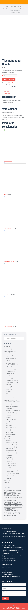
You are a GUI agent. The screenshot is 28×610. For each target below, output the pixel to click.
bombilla (10, 490)
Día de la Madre (10, 366)
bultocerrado (14, 490)
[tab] (15, 91)
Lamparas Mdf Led (10, 442)
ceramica (7, 497)
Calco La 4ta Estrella (7, 572)
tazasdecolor (13, 513)
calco (19, 490)
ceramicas (20, 497)
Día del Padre (10, 371)
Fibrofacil (6, 438)
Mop (8, 467)
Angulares (9, 458)
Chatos (8, 461)
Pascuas (9, 378)
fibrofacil (6, 505)
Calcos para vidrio (10, 358)
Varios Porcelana (10, 434)
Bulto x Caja (7, 349)
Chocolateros (9, 408)
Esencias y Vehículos (10, 453)
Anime (7, 352)
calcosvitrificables (13, 494)
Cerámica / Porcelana (9, 400)
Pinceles (8, 457)
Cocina (7, 361)
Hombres (8, 386)
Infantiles (8, 389)
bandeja (6, 490)
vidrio (15, 515)
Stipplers (9, 478)
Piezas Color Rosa (10, 419)
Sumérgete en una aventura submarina (11, 570)
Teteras (7, 430)
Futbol (7, 384)
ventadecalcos (8, 515)
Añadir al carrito (9, 79)
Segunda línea (9, 398)
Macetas (8, 415)
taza (19, 512)
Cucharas (6, 436)
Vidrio (5, 482)
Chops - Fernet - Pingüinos (12, 410)
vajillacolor (20, 513)
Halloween (9, 373)
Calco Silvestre (7, 294)
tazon (17, 513)
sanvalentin (14, 512)
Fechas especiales (10, 363)
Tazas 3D (6, 480)
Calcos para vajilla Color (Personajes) (14, 355)
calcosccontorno (13, 492)
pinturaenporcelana (11, 510)
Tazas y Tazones (10, 427)
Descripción (6, 91)
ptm (11, 512)
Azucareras (8, 404)
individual (15, 505)
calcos (7, 492)
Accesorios (8, 448)
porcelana (7, 512)
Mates (7, 417)
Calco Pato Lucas (8, 326)
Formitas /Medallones (11, 412)
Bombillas (6, 346)
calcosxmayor (7, 495)
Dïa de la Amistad (11, 364)
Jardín (7, 391)
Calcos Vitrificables (13, 82)
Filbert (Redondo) (11, 463)
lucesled (13, 507)
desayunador (6, 500)
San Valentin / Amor (12, 380)
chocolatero (6, 498)
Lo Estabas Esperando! (7, 574)
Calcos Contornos (10, 450)
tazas (9, 513)
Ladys (7, 393)
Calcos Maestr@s (6, 567)
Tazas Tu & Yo (9, 425)
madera (16, 507)
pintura (22, 508)
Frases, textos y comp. (11, 382)
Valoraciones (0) (8, 93)
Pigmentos (8, 455)
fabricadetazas (17, 502)
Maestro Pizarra (8, 161)
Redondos (9, 476)
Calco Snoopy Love (9, 228)
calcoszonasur (15, 495)
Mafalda (6, 194)
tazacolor (6, 513)
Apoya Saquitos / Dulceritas (12, 401)
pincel (14, 509)
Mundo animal (9, 395)
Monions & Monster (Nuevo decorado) (11, 576)
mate (19, 507)
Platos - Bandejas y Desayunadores (14, 421)
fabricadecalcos (12, 500)
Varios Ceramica (9, 432)
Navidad (9, 375)
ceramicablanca (14, 497)
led (10, 507)
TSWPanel (23, 608)
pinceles (18, 509)
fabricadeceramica (8, 502)
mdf (21, 507)
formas (11, 505)
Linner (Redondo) (11, 465)
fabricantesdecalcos (16, 84)
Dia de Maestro (10, 369)
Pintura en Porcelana (9, 447)
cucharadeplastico (16, 498)
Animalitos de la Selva (9, 261)
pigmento (8, 509)
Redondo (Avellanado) (12, 473)
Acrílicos (8, 440)
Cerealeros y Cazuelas (11, 406)
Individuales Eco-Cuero (9, 444)
